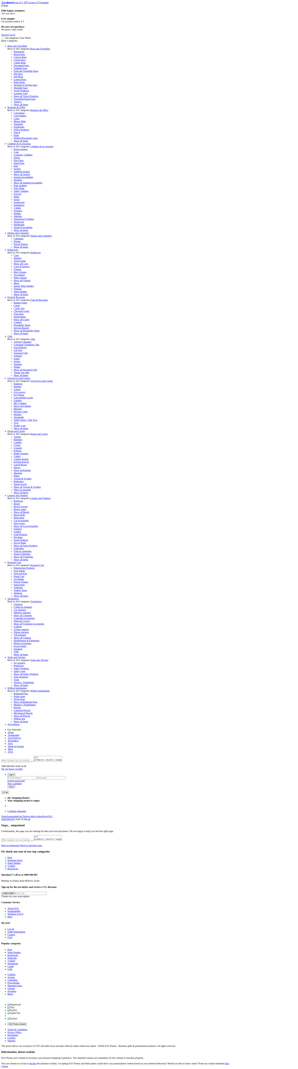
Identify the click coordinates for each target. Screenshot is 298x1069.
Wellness (18, 593)
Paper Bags (19, 82)
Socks (17, 199)
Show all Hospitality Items (27, 330)
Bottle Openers (21, 453)
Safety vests (19, 671)
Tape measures (21, 677)
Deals (10, 732)
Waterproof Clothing (24, 219)
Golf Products (20, 534)
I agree (4, 1066)
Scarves (17, 194)
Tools (16, 679)
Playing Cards (20, 411)
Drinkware (12, 249)
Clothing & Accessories (19, 143)
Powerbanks (13, 983)
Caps (16, 152)
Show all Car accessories (26, 526)
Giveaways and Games (18, 378)
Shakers (17, 258)
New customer (14, 783)
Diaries (17, 241)
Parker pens (19, 696)
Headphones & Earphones (26, 640)
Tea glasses (19, 275)
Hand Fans (19, 163)
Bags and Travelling (17, 46)
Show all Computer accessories (29, 624)
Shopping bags (14, 985)
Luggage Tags (21, 93)
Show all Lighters (22, 406)
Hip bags (18, 74)
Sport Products (21, 540)
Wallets (17, 213)
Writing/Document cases (26, 138)
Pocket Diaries (21, 244)
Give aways (19, 392)
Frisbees (18, 529)
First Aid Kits (20, 573)
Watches (18, 216)
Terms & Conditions (17, 1029)
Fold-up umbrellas (23, 551)
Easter (17, 358)
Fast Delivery (20, 347)
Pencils (17, 707)
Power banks (20, 646)
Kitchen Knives (21, 462)
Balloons (18, 383)
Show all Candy (21, 319)
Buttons (17, 386)
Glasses (17, 269)
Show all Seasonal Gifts (25, 369)
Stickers (17, 414)
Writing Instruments (17, 688)
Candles (18, 442)
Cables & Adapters (23, 607)
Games (17, 389)
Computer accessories (24, 618)
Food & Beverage (16, 297)
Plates (16, 476)
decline (32, 1063)
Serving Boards (21, 328)
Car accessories (21, 520)
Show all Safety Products (26, 674)
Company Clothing (23, 155)
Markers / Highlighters (25, 704)
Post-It (17, 132)
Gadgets (18, 626)
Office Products (21, 129)
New (10, 743)
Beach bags (19, 54)
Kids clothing (20, 185)
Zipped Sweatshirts (23, 227)
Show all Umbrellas (23, 557)
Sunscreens (19, 584)
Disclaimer (12, 1035)
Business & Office (16, 107)
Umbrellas (19, 548)
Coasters (18, 448)
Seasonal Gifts (21, 353)
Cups (16, 255)
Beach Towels (21, 506)
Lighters (18, 400)
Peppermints (20, 316)
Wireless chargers (22, 612)
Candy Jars (19, 308)
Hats (16, 166)
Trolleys (18, 101)
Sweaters (11, 991)
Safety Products (21, 668)
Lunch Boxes (20, 464)
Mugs (16, 283)
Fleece (17, 157)
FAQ (10, 752)
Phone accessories (22, 643)
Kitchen (17, 450)
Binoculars (19, 517)
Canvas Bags (20, 57)
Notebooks (19, 127)
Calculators (19, 113)
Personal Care (14, 562)
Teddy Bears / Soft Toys (25, 420)
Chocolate (19, 314)
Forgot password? (16, 780)
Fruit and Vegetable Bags (26, 71)
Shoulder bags (21, 88)
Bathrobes (19, 481)
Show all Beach (21, 512)
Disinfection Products (24, 568)
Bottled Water (20, 302)
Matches (18, 409)
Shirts (16, 196)
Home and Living (16, 431)
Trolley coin (19, 425)
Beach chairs (20, 509)
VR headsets (20, 635)
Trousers (18, 210)
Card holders (20, 115)
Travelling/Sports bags (25, 99)
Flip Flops (19, 160)
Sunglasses (19, 205)
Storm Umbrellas (22, 554)
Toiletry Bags (20, 590)
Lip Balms (19, 579)
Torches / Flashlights (24, 682)
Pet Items (18, 537)
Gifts (9, 336)
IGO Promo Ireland (17, 1024)
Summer (18, 364)
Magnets (18, 473)
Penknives (19, 665)
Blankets (18, 439)
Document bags (21, 65)
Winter (17, 367)
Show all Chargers (23, 615)
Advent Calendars (22, 342)
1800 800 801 (8, 819)
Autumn (18, 356)
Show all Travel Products (26, 96)
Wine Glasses (20, 277)
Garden (17, 531)
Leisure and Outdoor (17, 495)
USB (16, 651)
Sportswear (19, 202)
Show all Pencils (22, 716)
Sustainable (13, 735)
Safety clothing (21, 191)
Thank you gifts (21, 372)
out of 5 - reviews (18, 2)
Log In (11, 774)
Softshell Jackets (22, 171)
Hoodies (18, 180)
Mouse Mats (20, 121)
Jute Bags (18, 76)
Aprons (17, 436)
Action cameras (21, 629)
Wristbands (19, 224)
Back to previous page (31, 845)
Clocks (17, 445)
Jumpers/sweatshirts (23, 177)
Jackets (17, 168)
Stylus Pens (19, 699)
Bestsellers (12, 740)
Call (28, 819)
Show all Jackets (22, 174)
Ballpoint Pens (21, 693)
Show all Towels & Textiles (27, 487)
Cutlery (17, 456)
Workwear (19, 222)
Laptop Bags (20, 79)
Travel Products (21, 90)
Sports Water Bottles (24, 286)
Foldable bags (20, 68)
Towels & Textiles (23, 478)
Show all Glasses (22, 280)
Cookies (18, 322)
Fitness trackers (21, 632)
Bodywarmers (20, 149)
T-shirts (17, 208)
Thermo (17, 289)
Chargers (18, 604)
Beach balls (19, 515)
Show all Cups (21, 263)
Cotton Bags (20, 62)
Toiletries (18, 587)
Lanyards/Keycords (23, 397)
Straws (17, 467)
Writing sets (19, 718)
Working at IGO (15, 914)
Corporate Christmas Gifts (26, 344)
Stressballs (19, 417)
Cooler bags (19, 60)
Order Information (16, 932)
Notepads (18, 124)
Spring (17, 361)
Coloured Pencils (22, 710)
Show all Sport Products (25, 545)
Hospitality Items (22, 325)
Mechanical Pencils (23, 713)
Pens (9, 949)
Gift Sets (18, 350)
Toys (16, 423)
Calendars (18, 238)
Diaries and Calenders (18, 233)
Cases (16, 118)
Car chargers (20, 610)
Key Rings (19, 395)
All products (13, 724)
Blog (10, 749)
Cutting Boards (21, 459)
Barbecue (18, 501)
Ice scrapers (19, 663)
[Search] (32, 761)
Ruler (16, 135)
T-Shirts (11, 961)
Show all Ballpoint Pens (25, 702)
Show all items (21, 104)
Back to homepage (10, 845)
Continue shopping (16, 811)
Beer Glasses (20, 272)
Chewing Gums (21, 311)
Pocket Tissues (21, 582)
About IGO (13, 908)
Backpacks (19, 51)
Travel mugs (20, 261)
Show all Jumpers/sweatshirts (28, 182)
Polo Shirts (19, 188)
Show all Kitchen (22, 470)
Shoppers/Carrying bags (25, 85)
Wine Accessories (22, 490)
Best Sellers (37, 816)
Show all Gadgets (22, 637)
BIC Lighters (20, 403)
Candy (17, 305)
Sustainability (14, 911)
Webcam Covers (22, 621)
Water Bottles (20, 291)
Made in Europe (15, 746)
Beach (17, 503)
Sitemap (11, 1040)
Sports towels (20, 484)
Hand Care (19, 576)
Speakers (18, 649)
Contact (11, 934)
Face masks (19, 570)
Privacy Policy (14, 1032)
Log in (11, 787)
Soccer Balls (20, 543)
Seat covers (19, 523)
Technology (13, 598)
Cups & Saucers (21, 266)
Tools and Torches (16, 657)
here (227, 1063)
